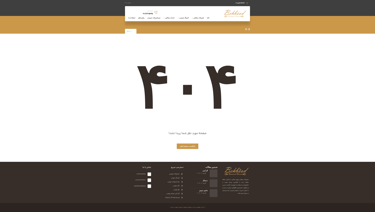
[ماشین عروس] (213, 193)
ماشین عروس (203, 190)
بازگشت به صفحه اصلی (187, 146)
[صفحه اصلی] (133, 31)
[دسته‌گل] (213, 183)
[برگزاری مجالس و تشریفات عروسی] (235, 13)
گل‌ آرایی (205, 170)
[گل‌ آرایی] (213, 173)
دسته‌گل (205, 180)
